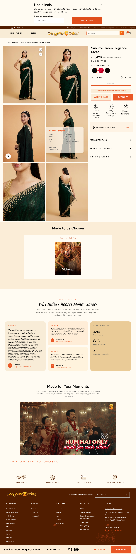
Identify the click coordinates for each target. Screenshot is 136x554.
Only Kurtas (10, 516)
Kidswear (9, 538)
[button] (12, 33)
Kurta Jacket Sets (12, 512)
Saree (22, 42)
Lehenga (9, 530)
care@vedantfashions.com (113, 509)
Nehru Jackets (11, 520)
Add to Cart (101, 97)
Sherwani (9, 527)
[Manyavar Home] (63, 33)
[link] (34, 33)
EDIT (127, 128)
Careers (58, 520)
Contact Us (34, 512)
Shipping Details (85, 512)
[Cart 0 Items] (130, 33)
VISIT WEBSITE (87, 20)
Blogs (57, 516)
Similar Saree (17, 461)
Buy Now (123, 97)
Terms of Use (84, 522)
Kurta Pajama (10, 509)
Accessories (10, 541)
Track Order (35, 509)
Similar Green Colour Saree (43, 461)
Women (15, 42)
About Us (59, 509)
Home (7, 42)
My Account (35, 516)
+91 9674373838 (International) (115, 517)
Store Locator (60, 523)
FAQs (82, 509)
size (54, 549)
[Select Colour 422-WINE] (108, 71)
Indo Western (10, 523)
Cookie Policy (84, 529)
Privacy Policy (84, 526)
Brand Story (59, 512)
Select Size (97, 77)
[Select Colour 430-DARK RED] (101, 71)
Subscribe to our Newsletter (81, 494)
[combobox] (105, 33)
